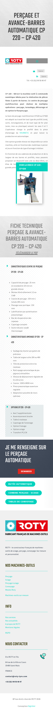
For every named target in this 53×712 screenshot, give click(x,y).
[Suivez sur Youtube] (34, 71)
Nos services (10, 617)
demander (26, 471)
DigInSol (31, 706)
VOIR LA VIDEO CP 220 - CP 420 (30, 167)
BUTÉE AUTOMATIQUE (20, 484)
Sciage (8, 579)
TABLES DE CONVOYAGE (21, 501)
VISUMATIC (24, 133)
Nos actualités (11, 620)
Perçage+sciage (12, 583)
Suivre (40, 71)
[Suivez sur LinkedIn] (37, 76)
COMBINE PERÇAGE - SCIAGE (23, 492)
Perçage (8, 576)
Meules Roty (10, 590)
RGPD (7, 633)
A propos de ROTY (12, 624)
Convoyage (10, 586)
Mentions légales (12, 627)
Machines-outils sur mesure (16, 595)
